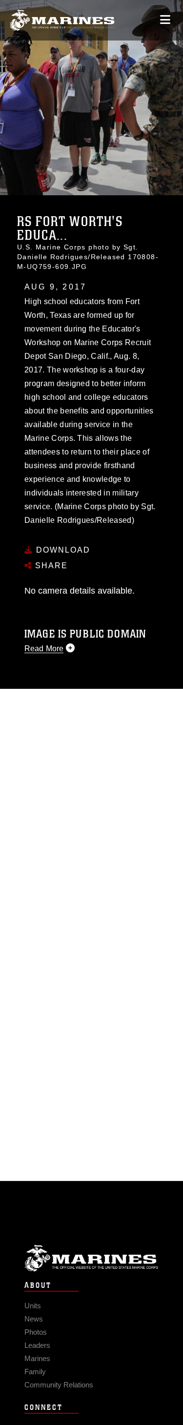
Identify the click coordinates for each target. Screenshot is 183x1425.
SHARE (50, 565)
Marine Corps (91, 1258)
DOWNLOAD (61, 550)
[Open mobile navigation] (165, 20)
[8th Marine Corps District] (62, 20)
